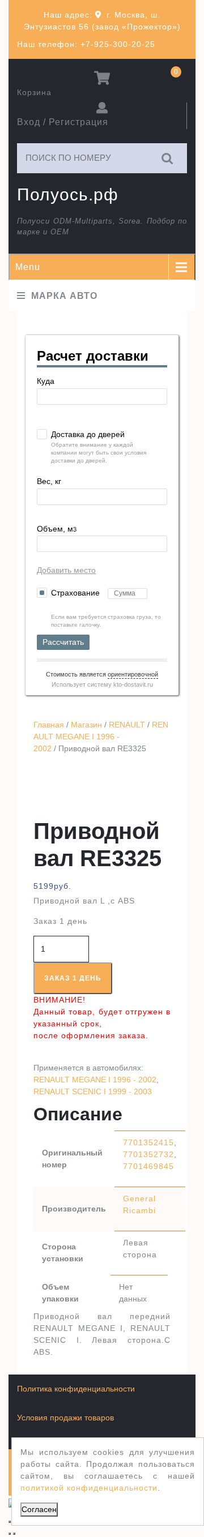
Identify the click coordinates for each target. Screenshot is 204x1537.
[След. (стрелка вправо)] (14, 1533)
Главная (48, 724)
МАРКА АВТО (64, 296)
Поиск (168, 158)
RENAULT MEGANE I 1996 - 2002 (100, 736)
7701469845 (148, 1166)
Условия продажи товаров (65, 1417)
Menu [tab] (27, 267)
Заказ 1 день (72, 978)
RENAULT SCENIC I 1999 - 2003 (92, 1091)
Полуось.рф (67, 194)
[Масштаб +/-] (9, 1522)
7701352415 (148, 1142)
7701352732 (148, 1154)
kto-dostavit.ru (133, 684)
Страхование (76, 592)
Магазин (86, 724)
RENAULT (127, 724)
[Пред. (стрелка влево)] (9, 1533)
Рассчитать (63, 642)
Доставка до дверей (88, 434)
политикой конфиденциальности (89, 1487)
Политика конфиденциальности (76, 1388)
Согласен (39, 1509)
